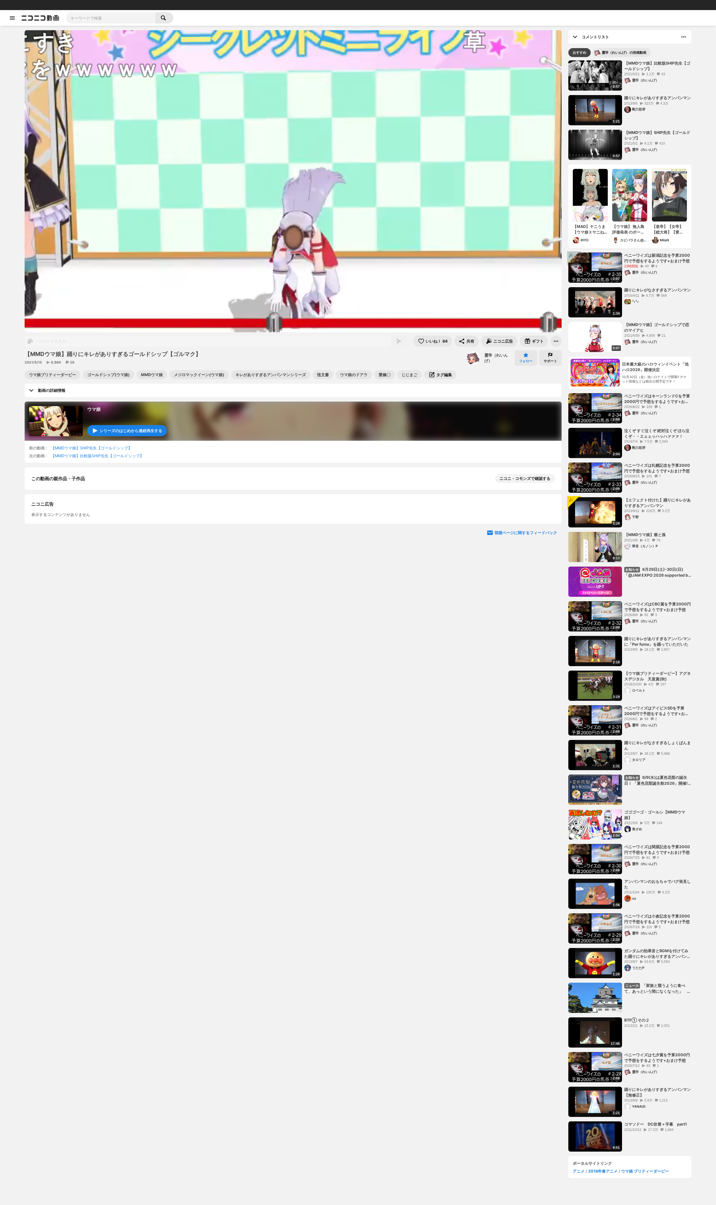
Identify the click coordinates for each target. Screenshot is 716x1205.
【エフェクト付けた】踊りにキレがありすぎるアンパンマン (657, 502)
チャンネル (58, 5)
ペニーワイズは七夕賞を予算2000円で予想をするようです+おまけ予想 (657, 1057)
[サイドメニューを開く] (12, 17)
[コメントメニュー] (683, 37)
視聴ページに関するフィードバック (525, 679)
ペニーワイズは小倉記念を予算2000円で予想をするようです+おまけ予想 (657, 919)
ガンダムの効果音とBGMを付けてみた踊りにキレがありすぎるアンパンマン (657, 953)
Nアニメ (99, 5)
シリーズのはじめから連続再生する (131, 430)
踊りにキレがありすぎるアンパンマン (657, 97)
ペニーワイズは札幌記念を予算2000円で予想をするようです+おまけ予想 (657, 468)
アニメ (579, 1171)
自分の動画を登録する (63, 574)
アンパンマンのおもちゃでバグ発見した (657, 884)
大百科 (75, 5)
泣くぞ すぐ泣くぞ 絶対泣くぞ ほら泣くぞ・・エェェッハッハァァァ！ (656, 433)
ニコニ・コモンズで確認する (525, 478)
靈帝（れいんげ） (496, 358)
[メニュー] (556, 341)
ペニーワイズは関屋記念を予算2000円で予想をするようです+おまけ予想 (657, 849)
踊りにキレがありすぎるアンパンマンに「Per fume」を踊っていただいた (657, 641)
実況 (86, 5)
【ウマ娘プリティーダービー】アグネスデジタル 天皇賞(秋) (657, 676)
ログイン (653, 5)
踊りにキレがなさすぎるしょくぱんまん (657, 745)
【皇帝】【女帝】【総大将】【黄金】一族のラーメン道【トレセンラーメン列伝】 (667, 229)
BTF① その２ (636, 1020)
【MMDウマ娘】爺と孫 (645, 534)
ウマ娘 (94, 409)
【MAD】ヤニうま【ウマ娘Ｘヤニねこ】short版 (589, 229)
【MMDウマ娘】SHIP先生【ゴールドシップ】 (91, 447)
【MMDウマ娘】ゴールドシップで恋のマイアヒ (656, 327)
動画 (21, 5)
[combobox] (111, 17)
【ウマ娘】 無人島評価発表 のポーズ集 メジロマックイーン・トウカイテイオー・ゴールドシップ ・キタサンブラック (628, 229)
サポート (550, 361)
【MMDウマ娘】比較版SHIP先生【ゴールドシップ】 (97, 455)
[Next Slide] (550, 626)
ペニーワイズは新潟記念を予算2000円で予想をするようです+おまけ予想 (657, 258)
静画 (30, 5)
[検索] (164, 17)
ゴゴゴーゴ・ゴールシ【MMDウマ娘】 (654, 815)
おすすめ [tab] (579, 52)
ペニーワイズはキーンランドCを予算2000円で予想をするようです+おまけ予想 (657, 398)
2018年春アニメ (603, 1171)
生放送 (42, 5)
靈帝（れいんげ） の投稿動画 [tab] (624, 52)
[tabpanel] (629, 606)
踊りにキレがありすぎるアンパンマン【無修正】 (657, 1092)
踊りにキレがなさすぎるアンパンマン (657, 289)
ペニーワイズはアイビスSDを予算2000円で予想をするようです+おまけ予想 (656, 711)
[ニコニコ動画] (40, 18)
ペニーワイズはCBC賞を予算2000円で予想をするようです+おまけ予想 (657, 607)
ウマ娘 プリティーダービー (645, 1171)
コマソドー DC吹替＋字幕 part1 (655, 1124)
